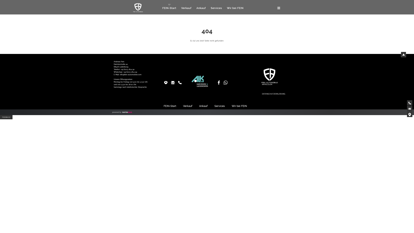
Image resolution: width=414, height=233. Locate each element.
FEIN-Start (169, 8)
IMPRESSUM (266, 84)
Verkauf (186, 8)
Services (216, 8)
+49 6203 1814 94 (130, 72)
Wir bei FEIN (235, 8)
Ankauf (201, 8)
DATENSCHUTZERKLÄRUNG (273, 94)
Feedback (6, 117)
